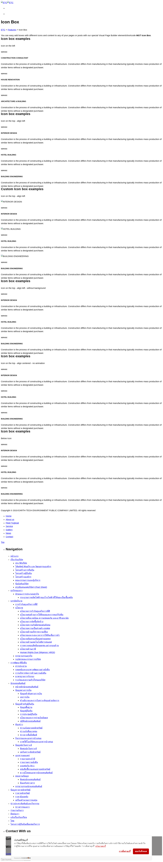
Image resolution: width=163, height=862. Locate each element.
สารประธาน (21, 666)
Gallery (9, 530)
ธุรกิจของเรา (17, 590)
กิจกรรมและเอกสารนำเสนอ (28, 738)
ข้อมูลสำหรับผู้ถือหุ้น (24, 704)
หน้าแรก (14, 556)
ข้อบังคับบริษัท (22, 584)
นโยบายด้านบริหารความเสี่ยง (34, 632)
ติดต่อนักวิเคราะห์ (28, 748)
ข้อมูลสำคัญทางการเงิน (31, 693)
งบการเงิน (24, 697)
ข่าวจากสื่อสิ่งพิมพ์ (28, 735)
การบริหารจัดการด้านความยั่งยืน (30, 673)
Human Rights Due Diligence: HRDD (37, 652)
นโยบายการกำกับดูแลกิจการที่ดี (35, 611)
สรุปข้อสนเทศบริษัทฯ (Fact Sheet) (31, 587)
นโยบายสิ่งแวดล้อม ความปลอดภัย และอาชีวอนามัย (44, 618)
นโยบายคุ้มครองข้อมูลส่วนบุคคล (35, 638)
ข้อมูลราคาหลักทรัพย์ (20, 790)
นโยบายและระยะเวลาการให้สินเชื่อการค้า (40, 635)
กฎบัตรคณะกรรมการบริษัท (28, 659)
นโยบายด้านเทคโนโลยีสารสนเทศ (36, 642)
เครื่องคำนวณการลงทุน (26, 800)
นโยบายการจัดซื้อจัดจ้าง (31, 621)
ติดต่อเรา (15, 814)
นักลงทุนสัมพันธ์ (18, 683)
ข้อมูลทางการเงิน (23, 690)
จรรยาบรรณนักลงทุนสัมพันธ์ (28, 786)
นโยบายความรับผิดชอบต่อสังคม (35, 625)
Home (8, 516)
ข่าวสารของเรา (22, 807)
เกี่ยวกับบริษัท (17, 559)
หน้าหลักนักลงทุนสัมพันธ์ (26, 687)
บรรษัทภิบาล (16, 601)
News (8, 533)
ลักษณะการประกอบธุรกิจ (27, 594)
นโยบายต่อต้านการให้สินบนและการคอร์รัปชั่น (41, 614)
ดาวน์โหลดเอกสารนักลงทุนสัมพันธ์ (36, 772)
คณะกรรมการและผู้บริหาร (27, 580)
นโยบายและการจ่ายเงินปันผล (34, 717)
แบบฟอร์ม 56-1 (27, 766)
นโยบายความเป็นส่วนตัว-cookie (35, 628)
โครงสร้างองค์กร (23, 577)
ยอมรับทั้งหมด (141, 851)
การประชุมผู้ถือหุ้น (28, 714)
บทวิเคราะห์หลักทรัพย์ (30, 752)
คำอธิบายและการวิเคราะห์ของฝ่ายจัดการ (39, 700)
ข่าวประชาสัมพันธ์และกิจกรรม (25, 803)
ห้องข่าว (19, 724)
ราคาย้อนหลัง (21, 796)
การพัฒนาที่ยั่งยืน (19, 662)
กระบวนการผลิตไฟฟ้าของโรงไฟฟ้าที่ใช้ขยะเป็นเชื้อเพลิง (46, 597)
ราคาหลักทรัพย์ (22, 793)
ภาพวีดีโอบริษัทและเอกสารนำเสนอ (36, 741)
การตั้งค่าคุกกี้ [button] (125, 851)
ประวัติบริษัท (21, 563)
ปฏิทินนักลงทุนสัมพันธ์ (30, 721)
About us (10, 519)
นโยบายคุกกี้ (100, 846)
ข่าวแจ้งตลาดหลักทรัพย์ (31, 728)
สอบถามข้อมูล (22, 776)
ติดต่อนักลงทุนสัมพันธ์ (30, 779)
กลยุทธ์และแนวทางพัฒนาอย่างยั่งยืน (32, 669)
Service (9, 526)
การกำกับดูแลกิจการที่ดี (26, 604)
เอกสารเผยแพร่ (22, 755)
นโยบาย (19, 607)
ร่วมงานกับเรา (17, 810)
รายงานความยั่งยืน (29, 762)
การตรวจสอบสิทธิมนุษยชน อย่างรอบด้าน (39, 645)
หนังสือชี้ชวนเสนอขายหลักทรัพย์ (35, 769)
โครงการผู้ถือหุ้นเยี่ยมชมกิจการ (25, 824)
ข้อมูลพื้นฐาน (26, 707)
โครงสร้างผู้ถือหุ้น (23, 573)
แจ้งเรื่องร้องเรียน (19, 817)
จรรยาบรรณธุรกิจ (23, 656)
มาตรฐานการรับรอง (24, 676)
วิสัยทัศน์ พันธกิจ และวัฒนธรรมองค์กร (33, 566)
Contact (9, 536)
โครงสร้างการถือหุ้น (24, 570)
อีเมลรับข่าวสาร (27, 783)
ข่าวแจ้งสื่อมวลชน (28, 731)
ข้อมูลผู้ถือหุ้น (26, 711)
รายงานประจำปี (27, 759)
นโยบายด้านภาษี (28, 649)
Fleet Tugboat (12, 523)
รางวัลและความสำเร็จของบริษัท (30, 680)
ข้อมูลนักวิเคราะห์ (23, 745)
